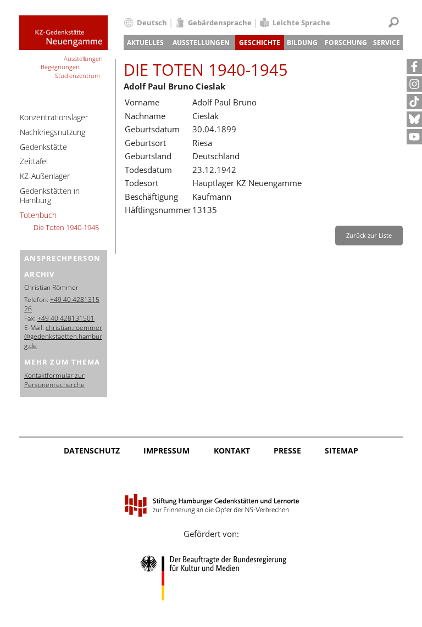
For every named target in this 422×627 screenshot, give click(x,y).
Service (386, 42)
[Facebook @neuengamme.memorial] (414, 66)
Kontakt (232, 450)
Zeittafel (34, 161)
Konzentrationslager (54, 117)
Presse (287, 450)
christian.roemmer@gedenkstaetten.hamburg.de (63, 337)
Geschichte (259, 42)
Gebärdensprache (220, 22)
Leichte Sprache (301, 22)
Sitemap (341, 450)
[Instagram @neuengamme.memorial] (414, 84)
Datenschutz (92, 450)
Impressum (166, 450)
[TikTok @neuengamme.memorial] (414, 101)
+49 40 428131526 (61, 304)
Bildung (302, 42)
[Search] (393, 22)
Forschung (346, 42)
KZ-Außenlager (45, 176)
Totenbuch (38, 215)
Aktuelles (145, 42)
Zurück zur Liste (369, 235)
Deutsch (152, 22)
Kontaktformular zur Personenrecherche (54, 380)
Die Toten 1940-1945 (66, 227)
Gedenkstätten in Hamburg (50, 195)
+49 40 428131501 (66, 318)
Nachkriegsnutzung (52, 132)
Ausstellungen (201, 42)
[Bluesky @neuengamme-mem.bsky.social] (414, 119)
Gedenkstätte (43, 147)
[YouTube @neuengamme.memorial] (414, 136)
